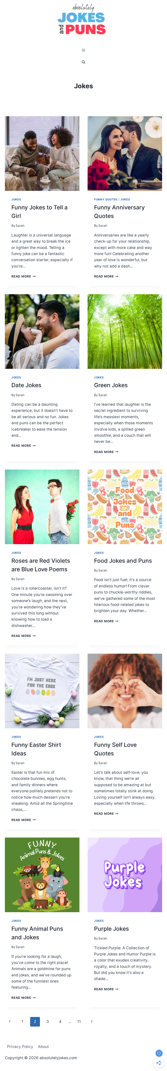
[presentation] (42, 153)
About (43, 1046)
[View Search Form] (83, 62)
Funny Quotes (106, 199)
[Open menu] (83, 50)
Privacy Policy (20, 1046)
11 (79, 1021)
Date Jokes (26, 385)
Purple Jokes (111, 928)
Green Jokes (111, 385)
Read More (23, 276)
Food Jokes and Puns (123, 560)
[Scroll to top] (156, 1049)
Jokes (16, 199)
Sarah (20, 226)
